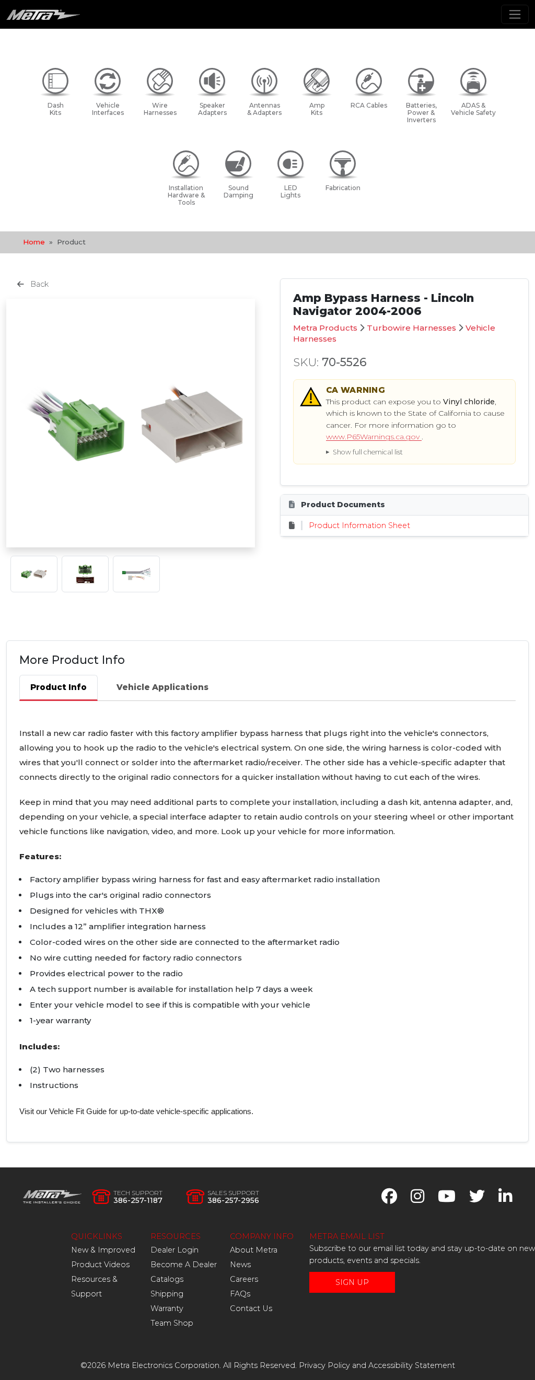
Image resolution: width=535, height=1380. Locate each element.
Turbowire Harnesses (411, 328)
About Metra (253, 1250)
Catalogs (166, 1279)
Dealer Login (174, 1250)
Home (34, 242)
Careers (244, 1279)
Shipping (166, 1294)
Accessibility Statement (411, 1365)
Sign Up (352, 1282)
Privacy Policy (324, 1365)
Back (38, 284)
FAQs (240, 1294)
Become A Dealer (183, 1264)
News (240, 1264)
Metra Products (325, 328)
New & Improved (103, 1250)
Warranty (166, 1308)
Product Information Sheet (359, 525)
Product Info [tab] (58, 687)
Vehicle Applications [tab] (162, 687)
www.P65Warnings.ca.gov (374, 436)
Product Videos (100, 1264)
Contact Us (251, 1308)
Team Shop (171, 1323)
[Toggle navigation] (515, 14)
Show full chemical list (368, 452)
